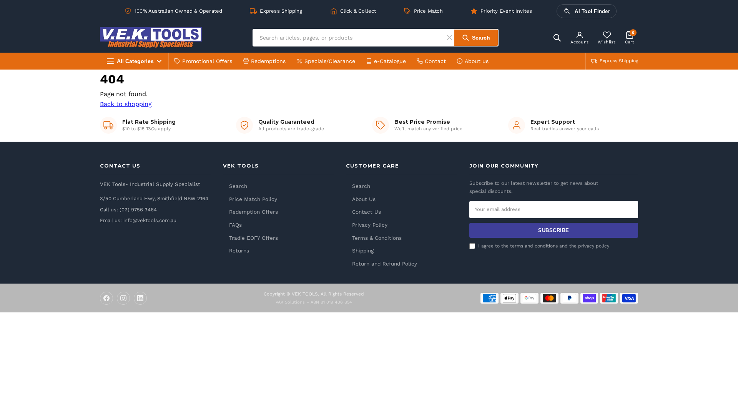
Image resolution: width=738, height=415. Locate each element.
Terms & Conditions (377, 238)
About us (477, 61)
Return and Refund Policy (384, 264)
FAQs (235, 225)
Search (238, 186)
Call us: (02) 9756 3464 (128, 209)
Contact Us (366, 212)
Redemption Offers (253, 212)
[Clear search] (450, 37)
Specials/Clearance (329, 61)
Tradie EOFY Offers (253, 238)
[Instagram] (123, 298)
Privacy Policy (369, 225)
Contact (435, 61)
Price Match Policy (253, 199)
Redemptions (268, 61)
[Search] (557, 37)
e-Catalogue (390, 61)
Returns (239, 250)
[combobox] (350, 38)
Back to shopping (126, 104)
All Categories (135, 61)
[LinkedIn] (140, 298)
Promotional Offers (207, 61)
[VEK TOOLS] (151, 37)
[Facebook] (106, 298)
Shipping (363, 250)
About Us (364, 199)
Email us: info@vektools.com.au (138, 220)
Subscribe (553, 230)
